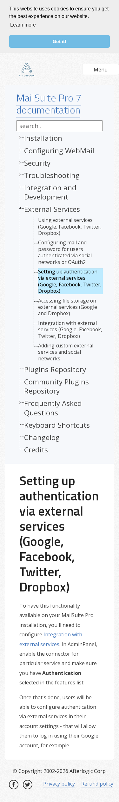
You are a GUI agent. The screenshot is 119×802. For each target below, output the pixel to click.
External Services (52, 209)
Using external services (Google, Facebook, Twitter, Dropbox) (70, 226)
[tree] (59, 295)
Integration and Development (50, 192)
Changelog (42, 437)
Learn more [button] (23, 25)
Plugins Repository (55, 369)
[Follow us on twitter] (27, 784)
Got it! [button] (59, 41)
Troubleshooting (52, 175)
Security (37, 163)
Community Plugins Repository (56, 386)
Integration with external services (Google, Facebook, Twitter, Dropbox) (70, 329)
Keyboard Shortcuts (57, 425)
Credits (36, 449)
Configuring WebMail (59, 150)
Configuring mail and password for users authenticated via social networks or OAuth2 (65, 252)
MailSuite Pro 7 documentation (48, 103)
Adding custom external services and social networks (65, 352)
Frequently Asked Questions (53, 408)
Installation (43, 138)
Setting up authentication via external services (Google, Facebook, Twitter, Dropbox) (70, 281)
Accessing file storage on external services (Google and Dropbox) (67, 307)
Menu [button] (101, 69)
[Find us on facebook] (13, 784)
